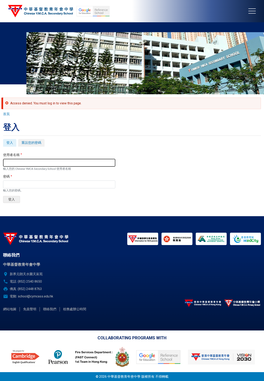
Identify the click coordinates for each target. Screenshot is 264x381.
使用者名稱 (11, 155)
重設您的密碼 (31, 143)
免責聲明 (29, 309)
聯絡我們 (49, 309)
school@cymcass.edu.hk (35, 296)
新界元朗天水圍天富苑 (26, 274)
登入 (11, 143)
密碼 (6, 176)
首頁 (6, 114)
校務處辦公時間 (74, 309)
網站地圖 (9, 309)
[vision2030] (221, 357)
